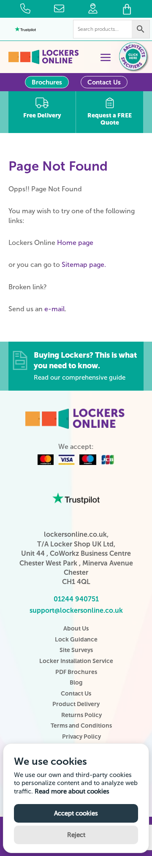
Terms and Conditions (81, 725)
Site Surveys (76, 650)
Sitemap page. (84, 265)
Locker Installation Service (76, 661)
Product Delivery (76, 704)
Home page (75, 243)
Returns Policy (81, 715)
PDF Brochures (76, 672)
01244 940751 (76, 599)
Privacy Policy (81, 736)
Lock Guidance (76, 639)
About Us (76, 628)
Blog (76, 682)
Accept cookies (76, 813)
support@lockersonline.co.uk (76, 610)
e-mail (54, 309)
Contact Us (104, 82)
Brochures (47, 82)
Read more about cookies (72, 791)
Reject (76, 835)
